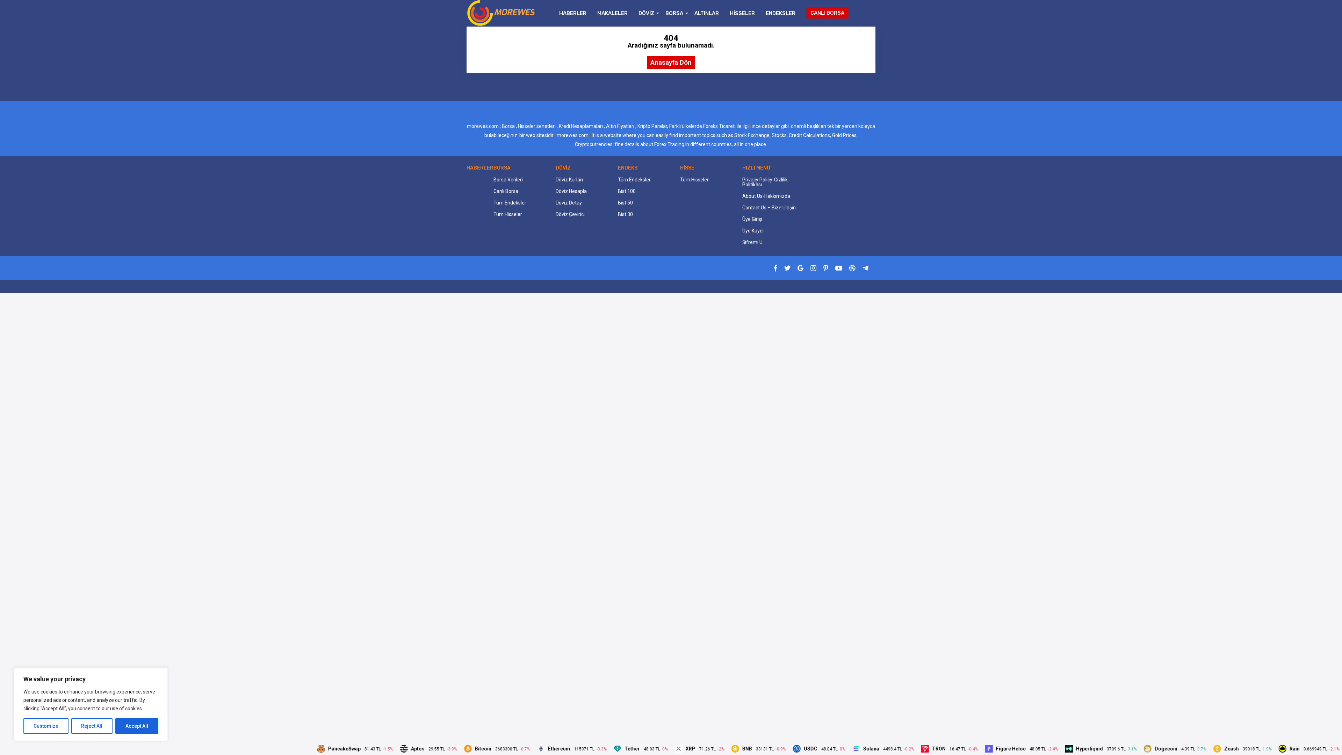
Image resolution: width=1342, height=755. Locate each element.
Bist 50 (625, 202)
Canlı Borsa (505, 191)
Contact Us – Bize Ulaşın (769, 207)
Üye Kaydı (753, 230)
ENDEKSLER (780, 13)
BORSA (674, 13)
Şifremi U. (753, 242)
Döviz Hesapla (571, 191)
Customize (46, 726)
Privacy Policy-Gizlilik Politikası (765, 182)
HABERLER (572, 13)
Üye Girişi (752, 219)
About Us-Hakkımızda (766, 196)
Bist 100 (627, 191)
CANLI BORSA (827, 13)
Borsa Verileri (508, 179)
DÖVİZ (646, 13)
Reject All (91, 726)
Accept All (136, 726)
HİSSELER (742, 13)
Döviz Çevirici (570, 214)
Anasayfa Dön (671, 62)
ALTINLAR (706, 13)
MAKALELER (612, 13)
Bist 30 (625, 214)
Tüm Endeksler (509, 202)
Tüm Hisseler (507, 214)
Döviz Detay (569, 202)
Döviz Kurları (569, 179)
